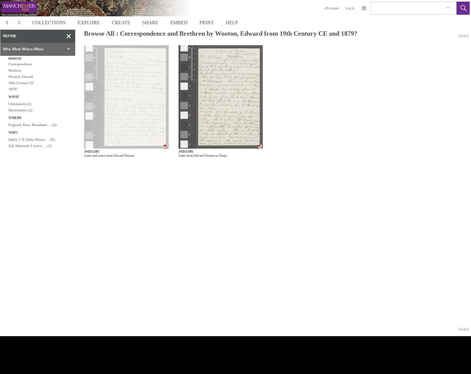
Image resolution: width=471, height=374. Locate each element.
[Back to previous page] (6, 23)
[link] (448, 8)
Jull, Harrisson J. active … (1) (30, 146)
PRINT (207, 22)
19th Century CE (21, 83)
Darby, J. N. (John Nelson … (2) (31, 139)
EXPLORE (89, 22)
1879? (13, 89)
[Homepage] (103, 8)
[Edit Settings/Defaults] (364, 8)
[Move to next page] (19, 23)
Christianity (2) (19, 104)
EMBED (179, 22)
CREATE (121, 22)
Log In (350, 8)
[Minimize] (68, 36)
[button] (463, 8)
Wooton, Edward (20, 77)
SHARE (150, 22)
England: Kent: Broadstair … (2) (32, 125)
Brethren (14, 70)
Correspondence (20, 64)
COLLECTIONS (49, 22)
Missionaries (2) (20, 110)
